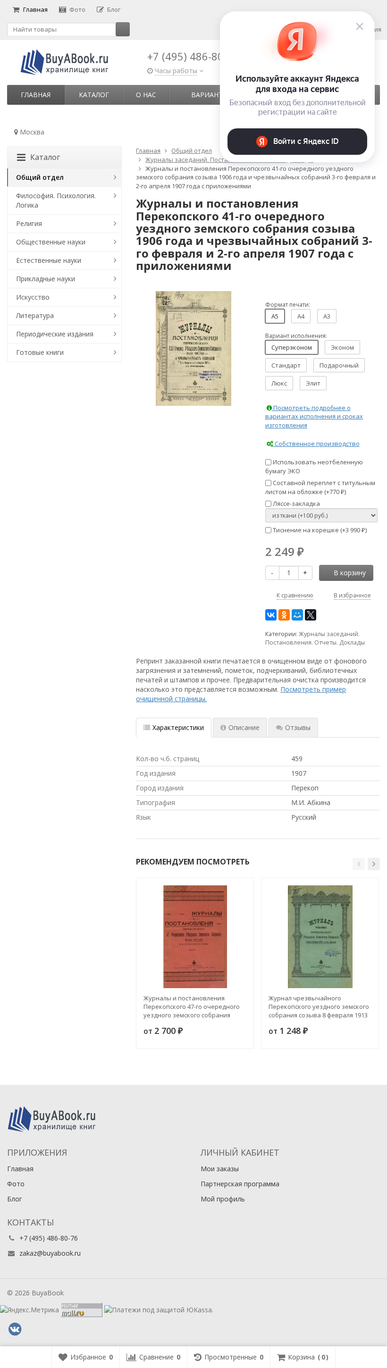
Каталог (94, 94)
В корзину (350, 572)
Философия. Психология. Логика (56, 200)
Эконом (342, 347)
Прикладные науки (45, 278)
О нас (146, 94)
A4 (300, 316)
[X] (310, 615)
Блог (113, 9)
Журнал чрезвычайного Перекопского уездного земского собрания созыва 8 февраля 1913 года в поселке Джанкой (319, 1006)
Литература (35, 315)
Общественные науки (50, 241)
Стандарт (286, 365)
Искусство (33, 297)
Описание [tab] (244, 727)
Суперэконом (291, 347)
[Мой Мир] (297, 615)
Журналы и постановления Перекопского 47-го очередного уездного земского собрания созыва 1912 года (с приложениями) (191, 1006)
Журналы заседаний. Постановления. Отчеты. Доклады (315, 638)
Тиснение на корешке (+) (319, 530)
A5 (274, 316)
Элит (313, 383)
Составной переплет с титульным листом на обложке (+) (320, 487)
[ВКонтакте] (271, 615)
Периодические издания (54, 333)
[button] (359, 864)
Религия (29, 223)
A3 (326, 316)
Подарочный (339, 365)
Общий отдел (40, 177)
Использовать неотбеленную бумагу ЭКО (314, 466)
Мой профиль (223, 1198)
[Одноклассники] (284, 615)
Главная (35, 9)
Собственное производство (316, 443)
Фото (77, 9)
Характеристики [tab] (178, 727)
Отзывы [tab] (298, 727)
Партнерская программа (240, 1183)
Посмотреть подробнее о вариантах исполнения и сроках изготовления (314, 416)
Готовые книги (40, 352)
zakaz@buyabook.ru (50, 1253)
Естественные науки (48, 260)
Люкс (279, 383)
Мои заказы (220, 1168)
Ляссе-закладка (295, 503)
